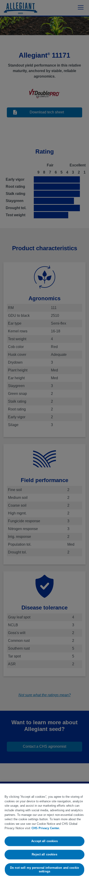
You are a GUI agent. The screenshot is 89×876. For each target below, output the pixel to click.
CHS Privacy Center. (45, 828)
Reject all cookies (44, 854)
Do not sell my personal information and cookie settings (44, 869)
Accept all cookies (44, 841)
